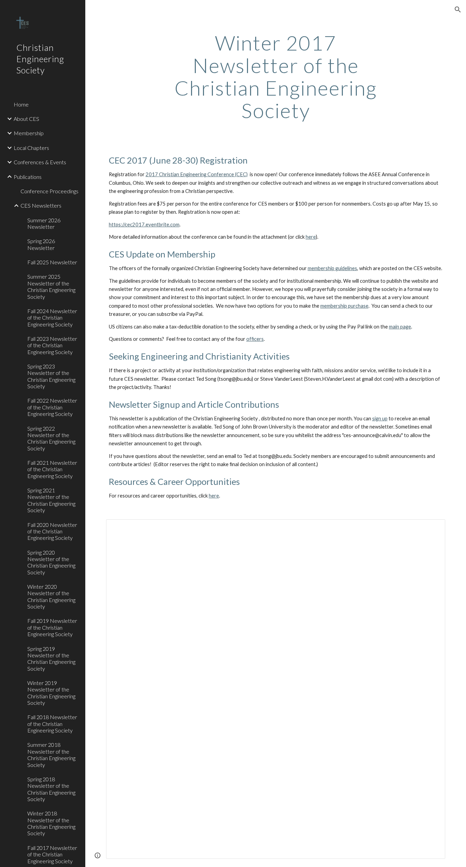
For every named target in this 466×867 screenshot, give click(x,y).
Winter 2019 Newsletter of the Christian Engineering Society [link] (51, 693)
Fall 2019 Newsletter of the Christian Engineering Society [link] (52, 627)
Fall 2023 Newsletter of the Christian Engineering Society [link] (52, 345)
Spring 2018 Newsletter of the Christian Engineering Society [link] (51, 789)
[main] (276, 76)
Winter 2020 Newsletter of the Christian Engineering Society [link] (51, 596)
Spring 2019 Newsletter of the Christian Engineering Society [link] (51, 658)
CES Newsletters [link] (40, 205)
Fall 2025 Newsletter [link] (52, 262)
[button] (458, 9)
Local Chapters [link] (31, 147)
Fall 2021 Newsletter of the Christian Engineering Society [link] (52, 469)
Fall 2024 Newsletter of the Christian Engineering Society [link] (52, 317)
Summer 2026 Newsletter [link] (43, 223)
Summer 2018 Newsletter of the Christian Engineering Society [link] (51, 754)
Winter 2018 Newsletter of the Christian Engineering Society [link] (51, 823)
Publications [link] (28, 176)
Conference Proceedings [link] (49, 191)
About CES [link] (26, 118)
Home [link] (21, 104)
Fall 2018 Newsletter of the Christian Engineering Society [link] (52, 723)
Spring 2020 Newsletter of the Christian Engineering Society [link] (51, 562)
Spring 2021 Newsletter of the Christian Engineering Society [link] (51, 500)
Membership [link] (29, 133)
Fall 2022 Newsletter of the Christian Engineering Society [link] (52, 407)
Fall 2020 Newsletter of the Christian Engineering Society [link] (52, 531)
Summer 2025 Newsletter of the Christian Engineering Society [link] (51, 286)
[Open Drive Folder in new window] (432, 528)
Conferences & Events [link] (40, 162)
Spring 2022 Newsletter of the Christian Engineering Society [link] (51, 438)
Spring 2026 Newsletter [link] (41, 244)
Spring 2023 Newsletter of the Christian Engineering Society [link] (51, 376)
